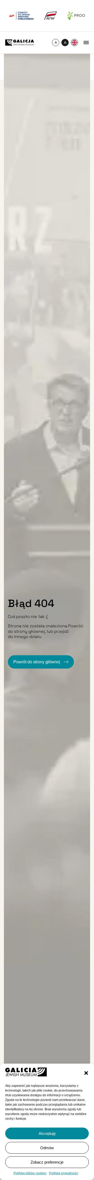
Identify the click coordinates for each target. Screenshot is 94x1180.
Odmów (47, 1148)
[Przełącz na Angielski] (74, 42)
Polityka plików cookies (30, 1173)
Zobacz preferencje (47, 1162)
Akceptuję (47, 1133)
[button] (86, 1073)
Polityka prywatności (63, 1173)
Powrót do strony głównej (37, 662)
